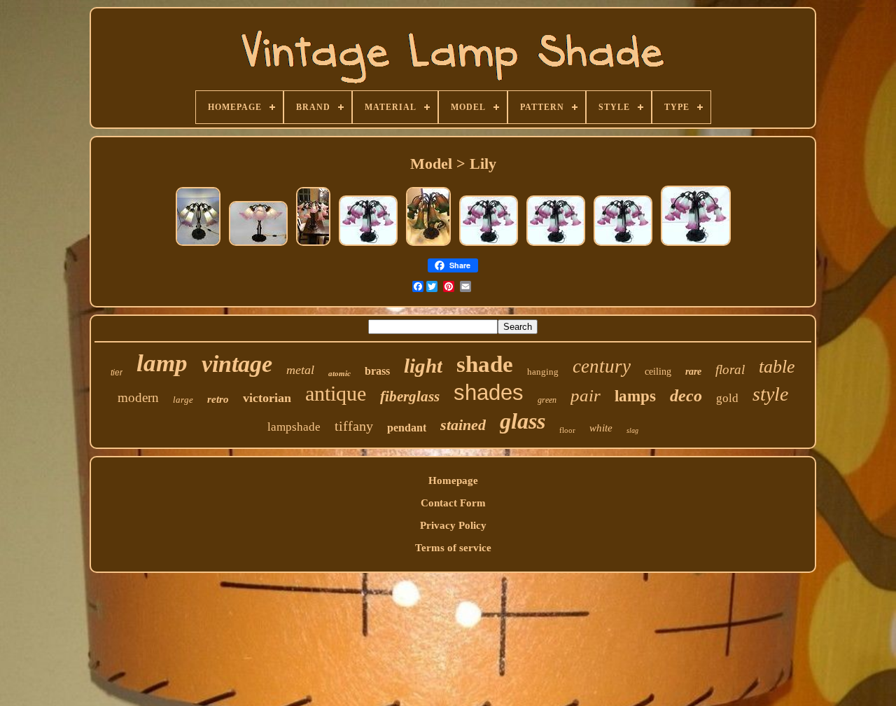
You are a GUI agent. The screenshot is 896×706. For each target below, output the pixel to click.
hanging (543, 371)
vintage (237, 364)
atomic (339, 373)
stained (463, 425)
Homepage (453, 480)
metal (300, 370)
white (600, 428)
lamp (162, 363)
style (770, 394)
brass (377, 371)
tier (116, 373)
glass (522, 421)
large (183, 399)
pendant (406, 428)
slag (632, 430)
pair (585, 395)
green (547, 400)
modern (138, 397)
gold (727, 398)
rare (693, 371)
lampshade (294, 427)
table (777, 367)
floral (730, 369)
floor (567, 430)
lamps (635, 396)
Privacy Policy (453, 525)
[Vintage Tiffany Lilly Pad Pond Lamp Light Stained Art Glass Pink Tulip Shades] (258, 245)
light (423, 365)
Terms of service (453, 547)
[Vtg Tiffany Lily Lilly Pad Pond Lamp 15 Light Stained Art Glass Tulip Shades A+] (313, 245)
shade (484, 364)
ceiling (658, 371)
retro (218, 399)
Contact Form (453, 502)
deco (686, 396)
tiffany (354, 426)
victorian (267, 398)
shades (489, 392)
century (602, 366)
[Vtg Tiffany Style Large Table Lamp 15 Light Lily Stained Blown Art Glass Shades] (428, 245)
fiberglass (410, 396)
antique (335, 393)
